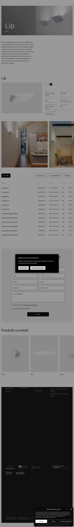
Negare (53, 521)
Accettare (41, 521)
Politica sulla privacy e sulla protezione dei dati (54, 524)
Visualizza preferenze (66, 521)
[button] (71, 509)
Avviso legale (67, 524)
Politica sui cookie (41, 524)
